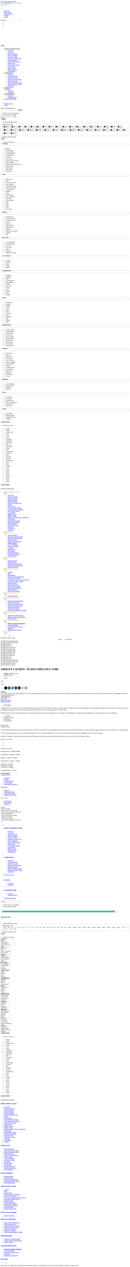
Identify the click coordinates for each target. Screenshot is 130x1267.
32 (6, 130)
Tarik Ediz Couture (13, 525)
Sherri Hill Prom (12, 540)
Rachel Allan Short (13, 584)
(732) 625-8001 (5, 773)
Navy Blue (9, 446)
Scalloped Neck (10, 367)
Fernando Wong (12, 560)
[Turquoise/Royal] (15, 687)
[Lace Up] (5, 967)
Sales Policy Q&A (9, 793)
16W (22, 130)
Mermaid (8, 387)
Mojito (8, 430)
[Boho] (5, 950)
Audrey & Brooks (13, 497)
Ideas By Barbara (13, 501)
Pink (7, 455)
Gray (7, 478)
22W (48, 130)
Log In (6, 17)
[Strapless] (5, 1031)
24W (56, 130)
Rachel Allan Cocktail (14, 586)
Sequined (8, 316)
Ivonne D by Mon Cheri (14, 503)
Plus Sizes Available (11, 231)
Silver (7, 480)
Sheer (7, 249)
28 (114, 127)
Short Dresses (10, 200)
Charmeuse (9, 302)
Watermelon (9, 460)
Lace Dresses (9, 184)
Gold (7, 472)
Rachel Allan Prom (13, 552)
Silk (7, 318)
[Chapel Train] (4, 998)
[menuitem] (66, 11)
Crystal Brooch (10, 280)
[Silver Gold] (25, 687)
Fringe (8, 287)
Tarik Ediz (11, 527)
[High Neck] (5, 1006)
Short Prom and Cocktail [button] (8, 1186)
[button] (12, 49)
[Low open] (5, 968)
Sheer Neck (9, 371)
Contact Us (7, 778)
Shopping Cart (8, 14)
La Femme (11, 548)
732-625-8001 (17, 3)
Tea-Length (9, 344)
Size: (2, 681)
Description (7, 705)
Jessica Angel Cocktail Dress (16, 577)
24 (100, 127)
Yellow (8, 428)
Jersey (7, 308)
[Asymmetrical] (4, 997)
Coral (7, 467)
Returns (6, 779)
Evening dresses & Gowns (15, 626)
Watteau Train (10, 345)
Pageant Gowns (12, 562)
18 (79, 127)
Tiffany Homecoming (14, 591)
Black (7, 476)
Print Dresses (9, 195)
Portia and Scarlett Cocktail (15, 581)
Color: (2, 684)
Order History (8, 802)
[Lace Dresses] (5, 953)
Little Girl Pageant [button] (6, 1235)
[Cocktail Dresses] (8, 945)
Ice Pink (8, 453)
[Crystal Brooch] (5, 984)
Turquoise (9, 439)
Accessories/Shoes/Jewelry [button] (8, 1245)
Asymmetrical (10, 331)
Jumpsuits (10, 628)
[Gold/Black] (5, 687)
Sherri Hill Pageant (13, 567)
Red (7, 464)
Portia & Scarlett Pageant (15, 564)
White (7, 481)
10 (51, 127)
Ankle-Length (10, 329)
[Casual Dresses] (8, 943)
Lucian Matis (11, 512)
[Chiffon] (4, 989)
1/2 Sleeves (9, 397)
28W (73, 130)
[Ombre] (3, 976)
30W (81, 130)
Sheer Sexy (9, 198)
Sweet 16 (8, 171)
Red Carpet (9, 169)
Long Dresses (10, 189)
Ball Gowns (9, 179)
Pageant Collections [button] (6, 1173)
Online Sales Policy (6, 700)
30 (120, 127)
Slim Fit (8, 389)
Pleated (8, 229)
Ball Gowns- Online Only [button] (8, 1219)
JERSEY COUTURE (10, 795)
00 (14, 127)
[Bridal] (8, 940)
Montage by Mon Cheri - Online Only (18, 517)
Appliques (9, 275)
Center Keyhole (10, 220)
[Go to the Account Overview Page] (1, 8)
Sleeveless (9, 406)
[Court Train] (4, 1000)
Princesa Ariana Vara (13, 602)
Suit (7, 204)
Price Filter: (7, 115)
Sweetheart (9, 374)
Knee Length (9, 338)
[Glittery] (3, 972)
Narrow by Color (8, 425)
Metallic (8, 262)
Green (8, 434)
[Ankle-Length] (4, 995)
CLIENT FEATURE (10, 898)
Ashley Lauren (12, 543)
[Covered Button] (5, 964)
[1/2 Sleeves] (6, 1019)
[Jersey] (4, 992)
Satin (7, 315)
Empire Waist (10, 385)
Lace (7, 289)
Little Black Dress (11, 186)
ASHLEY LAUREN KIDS (15, 615)
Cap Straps (9, 413)
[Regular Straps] (5, 1028)
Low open (9, 247)
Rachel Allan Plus (13, 596)
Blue (7, 444)
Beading (8, 277)
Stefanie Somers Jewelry (14, 630)
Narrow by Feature (9, 142)
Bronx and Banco (13, 498)
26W (64, 130)
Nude (7, 471)
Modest (8, 191)
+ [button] (5, 493)
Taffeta (8, 320)
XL (7, 133)
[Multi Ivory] (22, 687)
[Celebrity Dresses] (6, 957)
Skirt (7, 202)
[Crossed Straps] (5, 965)
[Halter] (5, 1004)
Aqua (7, 437)
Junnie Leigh (11, 506)
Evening (8, 157)
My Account (7, 12)
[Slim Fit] (5, 1015)
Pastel (7, 267)
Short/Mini (9, 340)
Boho (7, 181)
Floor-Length (9, 336)
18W (31, 130)
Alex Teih (10, 495)
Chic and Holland (13, 544)
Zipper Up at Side (11, 253)
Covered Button (10, 242)
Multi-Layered (10, 225)
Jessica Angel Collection (14, 541)
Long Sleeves (10, 400)
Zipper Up (9, 251)
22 (93, 127)
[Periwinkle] (12, 687)
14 (65, 127)
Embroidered (9, 282)
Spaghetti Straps (10, 417)
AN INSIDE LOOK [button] (10, 890)
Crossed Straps (10, 244)
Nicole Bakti (11, 519)
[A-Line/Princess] (5, 1011)
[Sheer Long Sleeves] (6, 1023)
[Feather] (4, 990)
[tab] (66, 511)
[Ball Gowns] (5, 948)
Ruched (8, 233)
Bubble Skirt (9, 217)
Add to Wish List (5, 696)
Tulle (7, 322)
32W (90, 130)
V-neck (8, 376)
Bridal (7, 148)
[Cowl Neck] (5, 1003)
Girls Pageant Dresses (12, 161)
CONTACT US (8, 875)
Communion (9, 155)
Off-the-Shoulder (11, 362)
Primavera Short (12, 583)
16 (72, 127)
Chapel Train (9, 333)
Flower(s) (8, 286)
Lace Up (8, 245)
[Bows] (5, 982)
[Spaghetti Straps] (5, 1030)
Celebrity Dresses (11, 218)
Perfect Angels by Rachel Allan (16, 617)
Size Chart (4, 698)
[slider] (116, 911)
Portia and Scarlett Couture (15, 536)
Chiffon (8, 304)
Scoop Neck (9, 369)
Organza (8, 313)
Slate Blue (9, 442)
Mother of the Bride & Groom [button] (13, 828)
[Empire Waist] (5, 1012)
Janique (10, 505)
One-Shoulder (10, 364)
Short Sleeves (10, 404)
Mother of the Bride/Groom (13, 164)
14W (14, 130)
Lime (7, 435)
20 (86, 127)
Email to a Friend (5, 701)
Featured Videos (8, 781)
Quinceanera (9, 168)
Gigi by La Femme (13, 546)
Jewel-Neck (9, 358)
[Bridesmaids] (8, 942)
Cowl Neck (9, 353)
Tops (7, 205)
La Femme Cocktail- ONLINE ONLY (18, 580)
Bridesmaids (9, 150)
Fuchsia (8, 458)
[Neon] (3, 975)
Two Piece (9, 209)
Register (6, 15)
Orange (8, 465)
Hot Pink (8, 457)
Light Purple (9, 451)
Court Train (9, 335)
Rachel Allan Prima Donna (15, 565)
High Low (9, 224)
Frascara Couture (12, 500)
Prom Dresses (10, 166)
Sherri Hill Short (12, 589)
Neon (7, 264)
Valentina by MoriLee (14, 609)
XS (106, 130)
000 (7, 127)
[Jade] (9, 687)
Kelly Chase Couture (14, 511)
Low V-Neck (9, 360)
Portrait (8, 365)
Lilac (7, 450)
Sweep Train (9, 342)
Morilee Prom (11, 549)
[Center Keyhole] (6, 959)
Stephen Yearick (12, 524)
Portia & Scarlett (12, 535)
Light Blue (9, 441)
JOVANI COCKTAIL (14, 578)
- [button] (5, 633)
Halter (7, 355)
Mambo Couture (12, 514)
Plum (7, 462)
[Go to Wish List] (3, 6)
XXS (98, 130)
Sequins (8, 294)
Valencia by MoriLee (14, 607)
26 (107, 127)
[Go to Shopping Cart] (1, 6)
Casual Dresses (10, 152)
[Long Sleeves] (6, 1022)
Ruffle (8, 291)
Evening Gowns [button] (9, 857)
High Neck (9, 357)
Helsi (9, 573)
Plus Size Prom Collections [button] (9, 1212)
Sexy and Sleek (10, 197)
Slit (7, 234)
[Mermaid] (5, 1014)
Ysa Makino (11, 528)
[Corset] (6, 960)
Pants (7, 193)
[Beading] (5, 981)
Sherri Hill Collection (14, 522)
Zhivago (10, 530)
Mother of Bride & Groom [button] (9, 1103)
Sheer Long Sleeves (11, 402)
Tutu (7, 207)
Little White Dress (11, 188)
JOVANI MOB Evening (14, 508)
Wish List (7, 11)
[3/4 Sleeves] (6, 1020)
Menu (2, 45)
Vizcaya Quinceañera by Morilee (17, 610)
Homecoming (10, 162)
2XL (14, 133)
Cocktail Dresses (10, 153)
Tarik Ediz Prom (12, 556)
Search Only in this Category (11, 113)
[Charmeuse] (4, 987)
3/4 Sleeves (9, 398)
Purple (8, 448)
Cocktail (10, 572)
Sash (7, 293)
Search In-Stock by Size (10, 122)
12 (58, 127)
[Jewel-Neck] (5, 1007)
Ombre (8, 266)
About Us (7, 790)
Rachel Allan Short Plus (14, 588)
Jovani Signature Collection (15, 509)
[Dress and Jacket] (5, 951)
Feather (8, 284)
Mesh (7, 311)
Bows (7, 279)
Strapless (8, 372)
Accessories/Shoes (13, 625)
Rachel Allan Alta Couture (15, 605)
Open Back (9, 227)
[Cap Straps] (5, 1027)
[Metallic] (3, 973)
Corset (8, 222)
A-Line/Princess (10, 384)
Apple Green (9, 432)
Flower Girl (9, 159)
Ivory (7, 469)
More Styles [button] (4, 1259)
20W (39, 130)
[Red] (19, 687)
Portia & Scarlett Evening (15, 538)
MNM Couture (12, 516)
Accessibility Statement (10, 784)
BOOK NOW (5, 4)
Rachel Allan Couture (14, 520)
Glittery (8, 260)
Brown (8, 474)
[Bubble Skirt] (6, 956)
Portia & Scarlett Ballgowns (15, 601)
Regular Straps (10, 415)
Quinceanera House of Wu (15, 604)
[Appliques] (5, 979)
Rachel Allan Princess (14, 554)
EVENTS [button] (7, 880)
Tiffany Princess (12, 618)
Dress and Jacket (10, 182)
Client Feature (8, 782)
